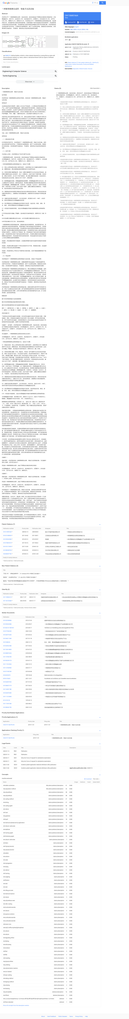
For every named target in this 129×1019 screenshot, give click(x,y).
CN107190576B (7, 671)
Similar (92, 22)
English (77, 27)
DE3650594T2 (7, 675)
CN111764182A (7, 664)
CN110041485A (7, 649)
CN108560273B (7, 707)
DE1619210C (6, 700)
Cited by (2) (95, 62)
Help (86, 1016)
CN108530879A (7, 550)
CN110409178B (7, 689)
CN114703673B (7, 656)
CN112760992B (7, 667)
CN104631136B (7, 638)
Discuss (90, 68)
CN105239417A (7, 660)
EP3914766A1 (7, 678)
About (43, 1016)
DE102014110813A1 (8, 627)
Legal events (68, 64)
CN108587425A (7, 653)
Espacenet (76, 68)
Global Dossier (83, 68)
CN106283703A (7, 682)
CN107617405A (7, 546)
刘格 (87, 29)
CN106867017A (7, 685)
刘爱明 (75, 29)
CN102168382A (7, 535)
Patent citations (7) (73, 62)
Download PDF (71, 22)
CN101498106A (7, 532)
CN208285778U (7, 554)
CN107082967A (7, 543)
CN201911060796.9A (8, 724)
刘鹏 (71, 29)
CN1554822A (6, 642)
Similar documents (77, 64)
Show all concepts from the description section (16, 1005)
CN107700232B (7, 631)
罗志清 (79, 29)
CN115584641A (7, 597)
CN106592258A (7, 645)
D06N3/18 (8, 55)
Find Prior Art (83, 22)
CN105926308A (7, 539)
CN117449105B (7, 703)
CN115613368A (7, 600)
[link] (30, 57)
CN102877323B (7, 634)
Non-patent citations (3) (84, 62)
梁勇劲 (83, 29)
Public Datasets (62, 1016)
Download (89, 779)
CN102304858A (7, 620)
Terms (71, 1016)
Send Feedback (51, 1016)
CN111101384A (7, 696)
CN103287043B (7, 693)
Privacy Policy (79, 1016)
